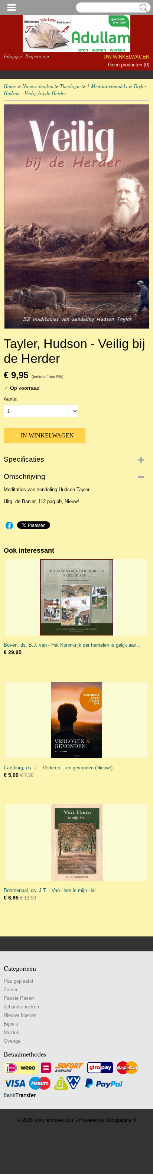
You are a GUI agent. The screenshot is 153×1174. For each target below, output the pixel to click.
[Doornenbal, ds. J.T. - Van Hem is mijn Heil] (76, 842)
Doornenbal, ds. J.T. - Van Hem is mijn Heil (50, 890)
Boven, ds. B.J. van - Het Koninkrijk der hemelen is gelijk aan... (72, 645)
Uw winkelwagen (126, 57)
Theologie (70, 86)
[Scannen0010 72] (76, 216)
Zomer (10, 989)
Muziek (11, 1032)
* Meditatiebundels (107, 86)
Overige (12, 1041)
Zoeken (142, 7)
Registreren (37, 56)
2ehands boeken (21, 1007)
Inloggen (13, 56)
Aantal (10, 399)
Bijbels (11, 1024)
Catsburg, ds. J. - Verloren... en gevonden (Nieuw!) (58, 767)
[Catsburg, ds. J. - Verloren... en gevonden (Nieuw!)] (76, 720)
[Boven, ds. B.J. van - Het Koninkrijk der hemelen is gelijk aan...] (76, 597)
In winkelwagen (47, 435)
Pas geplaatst (18, 981)
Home (10, 86)
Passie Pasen (19, 998)
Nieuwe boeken (37, 86)
